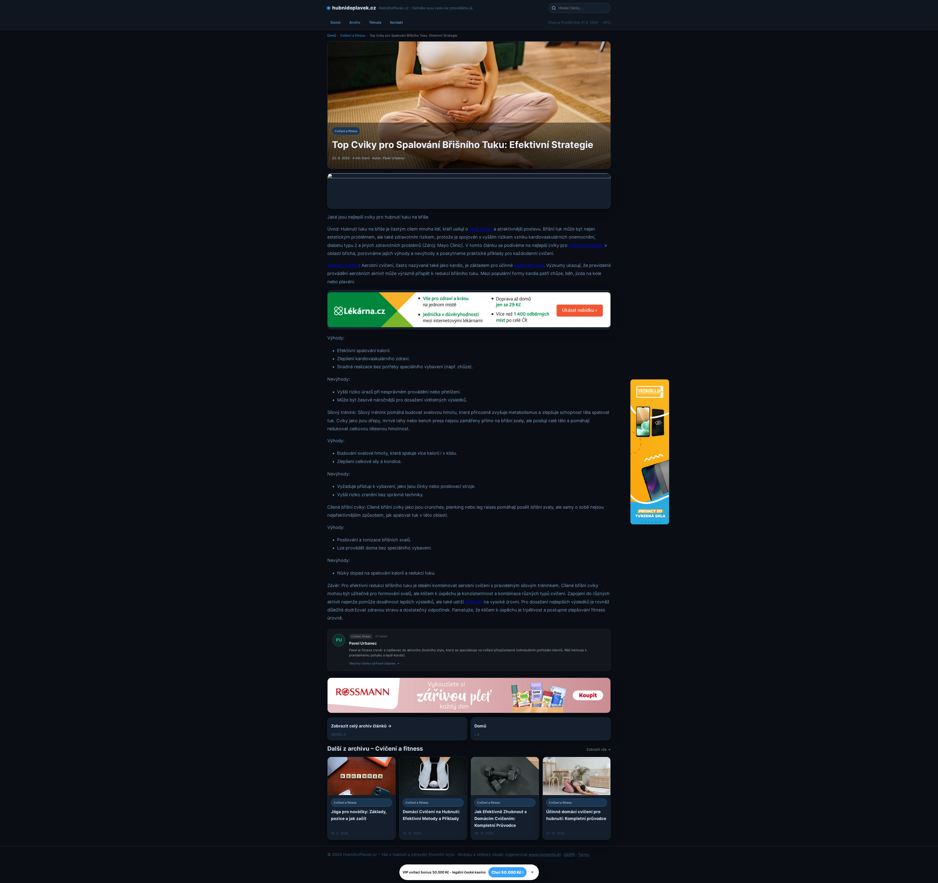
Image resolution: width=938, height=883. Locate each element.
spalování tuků (529, 265)
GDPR (569, 854)
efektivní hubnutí (586, 245)
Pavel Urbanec (363, 643)
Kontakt (396, 22)
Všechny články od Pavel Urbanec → (374, 663)
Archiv (354, 22)
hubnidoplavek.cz (354, 8)
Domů (335, 22)
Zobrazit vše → (598, 749)
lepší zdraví (480, 228)
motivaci (473, 601)
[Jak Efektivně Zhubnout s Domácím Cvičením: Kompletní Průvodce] (505, 798)
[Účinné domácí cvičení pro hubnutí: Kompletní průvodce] (577, 798)
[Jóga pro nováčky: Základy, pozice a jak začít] (361, 798)
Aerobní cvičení (343, 265)
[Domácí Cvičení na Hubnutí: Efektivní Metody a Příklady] (433, 798)
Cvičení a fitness (352, 35)
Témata (375, 22)
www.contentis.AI (545, 854)
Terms (583, 854)
